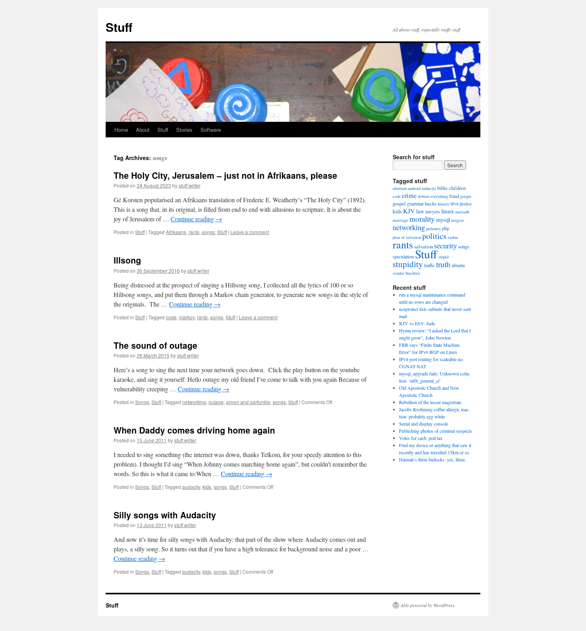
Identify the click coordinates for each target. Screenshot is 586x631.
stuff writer (190, 185)
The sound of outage (155, 345)
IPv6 (454, 204)
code (171, 317)
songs (208, 232)
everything (439, 196)
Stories (184, 129)
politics (434, 235)
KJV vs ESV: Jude (417, 323)
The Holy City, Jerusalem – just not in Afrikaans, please (225, 175)
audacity (191, 486)
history (443, 204)
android (414, 188)
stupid (443, 257)
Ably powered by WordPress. (428, 605)
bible (442, 188)
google (466, 196)
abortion (400, 188)
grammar (415, 204)
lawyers (432, 212)
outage (216, 402)
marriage (400, 220)
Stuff (119, 26)
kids (207, 486)
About (142, 129)
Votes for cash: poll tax (420, 438)
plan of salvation (407, 237)
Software (211, 129)
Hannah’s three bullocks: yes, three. (432, 459)
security (445, 245)
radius (453, 237)
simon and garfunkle (248, 402)
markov (187, 317)
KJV (409, 211)
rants (194, 232)
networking (194, 402)
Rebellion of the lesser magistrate (430, 402)
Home (121, 129)
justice (466, 204)
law (420, 211)
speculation (403, 257)
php (445, 228)
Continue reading (196, 219)
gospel (399, 203)
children (457, 188)
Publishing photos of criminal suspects (435, 431)
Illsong (127, 260)
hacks (431, 203)
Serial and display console (423, 423)
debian (423, 196)
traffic (429, 265)
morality (422, 219)
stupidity (408, 264)
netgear (457, 220)
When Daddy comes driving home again (194, 430)
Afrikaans (176, 232)
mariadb (462, 212)
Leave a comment (249, 232)
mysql (443, 219)
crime (409, 195)
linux (447, 211)
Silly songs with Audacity (165, 515)
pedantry (433, 228)
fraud (454, 196)
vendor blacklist (406, 273)
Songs (142, 402)
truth (443, 264)
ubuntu (458, 265)
